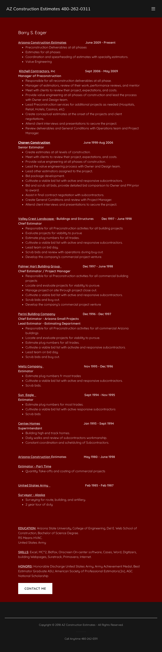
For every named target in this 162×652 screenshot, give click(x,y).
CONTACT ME (35, 588)
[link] (48, 9)
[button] (153, 9)
